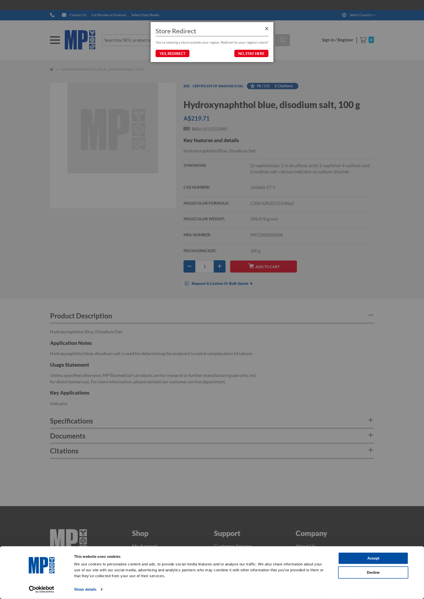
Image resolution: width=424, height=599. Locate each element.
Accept (373, 558)
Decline (373, 572)
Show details (85, 589)
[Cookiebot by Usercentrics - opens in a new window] (41, 589)
